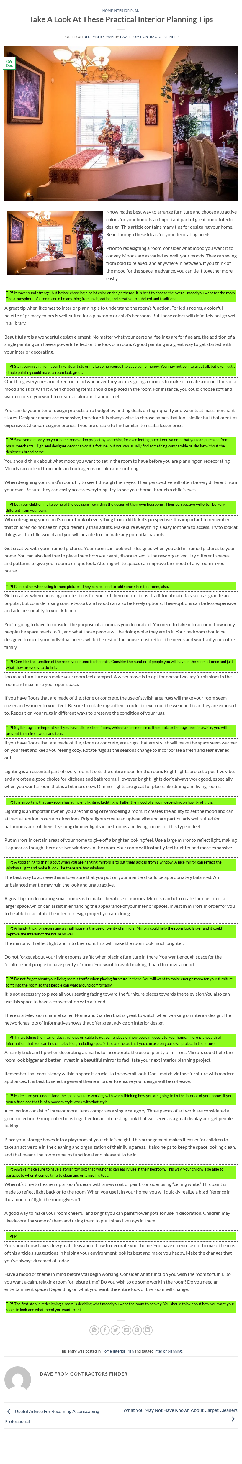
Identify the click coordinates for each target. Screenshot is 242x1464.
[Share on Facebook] (105, 1330)
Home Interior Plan (121, 10)
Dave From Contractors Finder (149, 37)
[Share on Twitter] (115, 1330)
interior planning (168, 1351)
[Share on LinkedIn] (148, 1330)
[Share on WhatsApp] (94, 1330)
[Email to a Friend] (126, 1330)
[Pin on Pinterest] (137, 1330)
